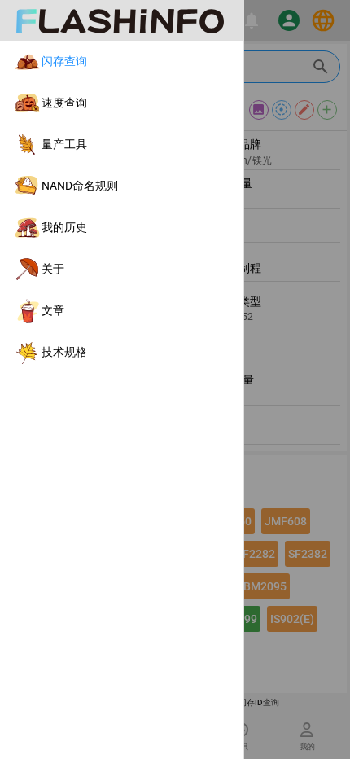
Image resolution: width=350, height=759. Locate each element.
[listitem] (121, 61)
